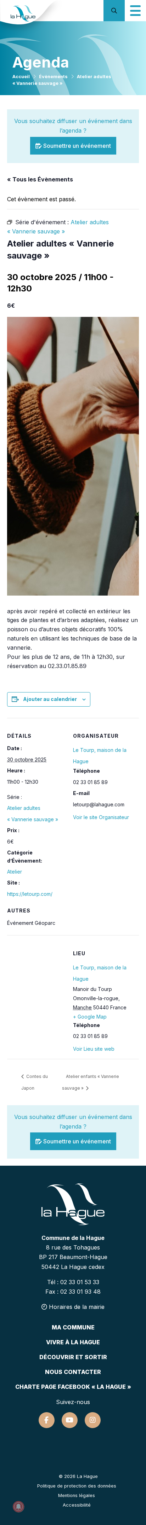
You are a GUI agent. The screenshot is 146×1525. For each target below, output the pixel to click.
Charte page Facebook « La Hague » (73, 1386)
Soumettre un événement (76, 145)
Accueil (21, 76)
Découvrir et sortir (73, 1357)
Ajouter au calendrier (50, 699)
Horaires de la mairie (76, 1306)
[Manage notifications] (18, 1506)
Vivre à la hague (73, 1342)
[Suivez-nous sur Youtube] (70, 1420)
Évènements (53, 76)
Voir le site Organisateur (101, 817)
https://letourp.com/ (29, 894)
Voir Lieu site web (93, 1049)
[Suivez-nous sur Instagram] (93, 1420)
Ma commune (73, 1327)
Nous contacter (73, 1371)
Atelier (14, 872)
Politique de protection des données (76, 1486)
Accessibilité (77, 1505)
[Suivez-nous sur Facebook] (47, 1420)
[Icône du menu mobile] (135, 10)
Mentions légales (76, 1495)
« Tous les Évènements (40, 179)
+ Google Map (90, 1017)
